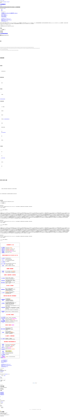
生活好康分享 (2, 4)
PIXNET (31, 409)
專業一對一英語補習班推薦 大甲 (4, 361)
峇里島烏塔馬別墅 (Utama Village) (4, 20)
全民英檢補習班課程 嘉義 (4, 33)
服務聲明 (40, 409)
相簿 (1, 9)
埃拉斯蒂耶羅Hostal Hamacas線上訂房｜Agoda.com (6, 18)
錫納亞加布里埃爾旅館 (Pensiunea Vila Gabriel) (5, 19)
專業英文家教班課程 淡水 (3, 14)
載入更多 (1, 377)
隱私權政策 (38, 409)
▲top (0, 376)
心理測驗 (4, 375)
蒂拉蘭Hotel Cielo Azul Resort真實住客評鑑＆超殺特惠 (6, 365)
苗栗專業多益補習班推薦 (3, 16)
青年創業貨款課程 (2, 393)
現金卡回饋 (2, 362)
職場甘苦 (5, 8)
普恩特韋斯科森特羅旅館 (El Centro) (4, 21)
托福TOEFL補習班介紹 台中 (4, 360)
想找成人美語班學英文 (3, 132)
